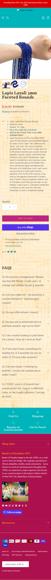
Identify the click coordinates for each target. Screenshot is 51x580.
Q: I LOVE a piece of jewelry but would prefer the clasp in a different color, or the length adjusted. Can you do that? (23, 390)
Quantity (6, 201)
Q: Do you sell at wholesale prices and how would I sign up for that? (21, 323)
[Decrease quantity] (4, 207)
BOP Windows (17, 555)
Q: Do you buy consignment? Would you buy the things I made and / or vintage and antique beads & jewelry (23, 281)
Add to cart (25, 218)
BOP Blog (5, 555)
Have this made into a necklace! (23, 130)
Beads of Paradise (14, 571)
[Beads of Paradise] (25, 17)
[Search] (9, 18)
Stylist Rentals (42, 551)
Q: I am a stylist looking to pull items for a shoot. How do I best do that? (22, 337)
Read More (22, 476)
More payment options (25, 233)
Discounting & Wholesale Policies (23, 551)
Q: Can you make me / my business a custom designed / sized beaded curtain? (23, 298)
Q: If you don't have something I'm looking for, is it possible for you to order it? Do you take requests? (21, 352)
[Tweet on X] (8, 252)
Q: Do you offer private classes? (20, 312)
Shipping (5, 111)
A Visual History (35, 476)
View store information (13, 246)
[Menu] (3, 18)
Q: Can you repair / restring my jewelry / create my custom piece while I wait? (21, 370)
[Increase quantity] (15, 207)
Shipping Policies (31, 555)
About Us (5, 551)
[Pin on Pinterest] (15, 252)
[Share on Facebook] (12, 252)
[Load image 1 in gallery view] (25, 53)
